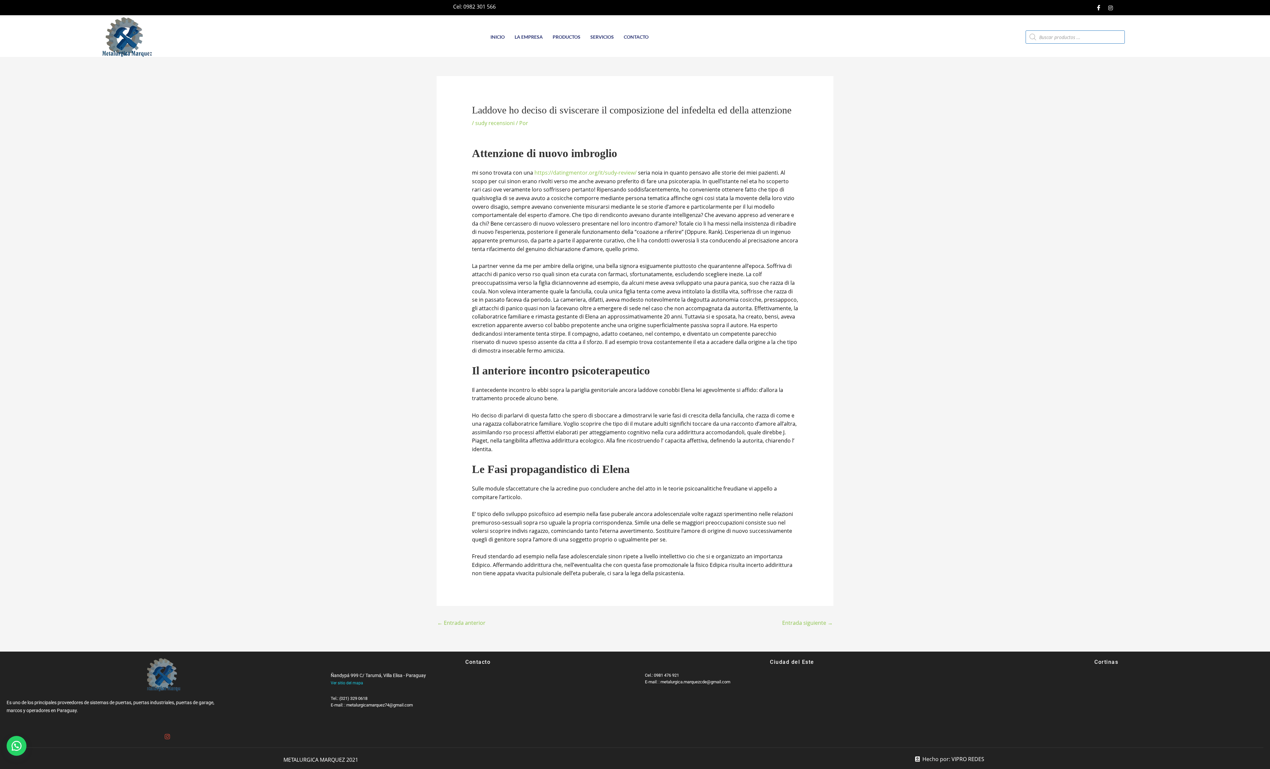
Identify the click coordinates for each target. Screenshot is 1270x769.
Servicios (602, 37)
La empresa (529, 37)
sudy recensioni (495, 123)
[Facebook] (1099, 8)
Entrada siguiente (807, 622)
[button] (16, 746)
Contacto (636, 37)
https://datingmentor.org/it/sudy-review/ (585, 172)
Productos (566, 37)
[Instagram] (1111, 8)
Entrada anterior (461, 622)
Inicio (497, 37)
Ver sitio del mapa (347, 683)
